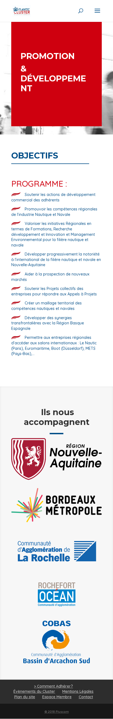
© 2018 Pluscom (56, 712)
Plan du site (24, 696)
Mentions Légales (78, 691)
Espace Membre (57, 696)
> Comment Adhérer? (53, 686)
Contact (86, 696)
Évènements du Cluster (34, 691)
